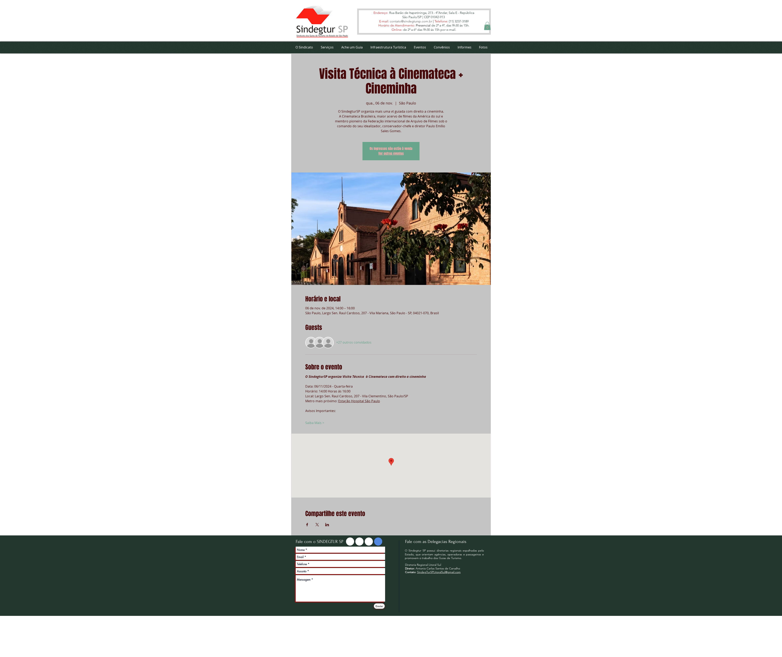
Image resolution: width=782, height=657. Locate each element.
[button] (487, 26)
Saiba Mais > (314, 423)
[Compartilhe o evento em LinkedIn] (327, 524)
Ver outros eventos (391, 153)
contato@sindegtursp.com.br (411, 21)
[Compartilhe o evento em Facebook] (307, 524)
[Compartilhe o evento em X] (317, 524)
